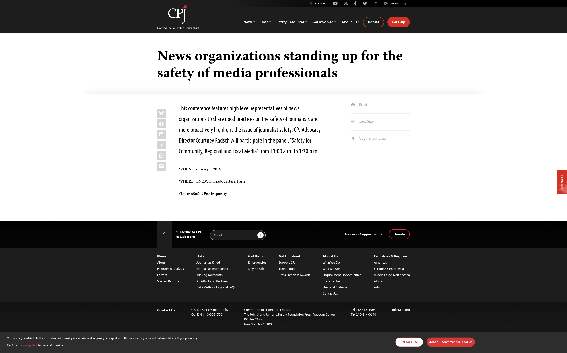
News (161, 256)
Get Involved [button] (323, 22)
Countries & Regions (391, 256)
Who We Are (331, 268)
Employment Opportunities (342, 275)
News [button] (247, 22)
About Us (330, 256)
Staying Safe (256, 268)
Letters (162, 275)
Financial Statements (337, 287)
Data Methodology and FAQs (215, 287)
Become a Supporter (360, 234)
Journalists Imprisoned (212, 268)
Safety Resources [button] (290, 22)
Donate (373, 22)
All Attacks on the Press (212, 281)
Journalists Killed (208, 262)
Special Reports (168, 281)
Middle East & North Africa (392, 275)
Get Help (398, 22)
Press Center (331, 281)
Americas (380, 262)
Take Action (287, 268)
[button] (405, 3)
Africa (378, 281)
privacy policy (28, 345)
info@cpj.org (401, 309)
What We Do (331, 262)
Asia (377, 287)
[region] (283, 342)
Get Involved (289, 256)
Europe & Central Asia (389, 268)
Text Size (365, 121)
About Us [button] (349, 22)
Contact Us (330, 293)
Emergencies (257, 262)
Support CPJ (287, 262)
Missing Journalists (209, 275)
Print (362, 105)
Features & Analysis (170, 268)
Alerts (161, 262)
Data (200, 256)
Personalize (409, 342)
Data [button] (264, 22)
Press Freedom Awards (294, 275)
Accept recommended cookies (450, 342)
